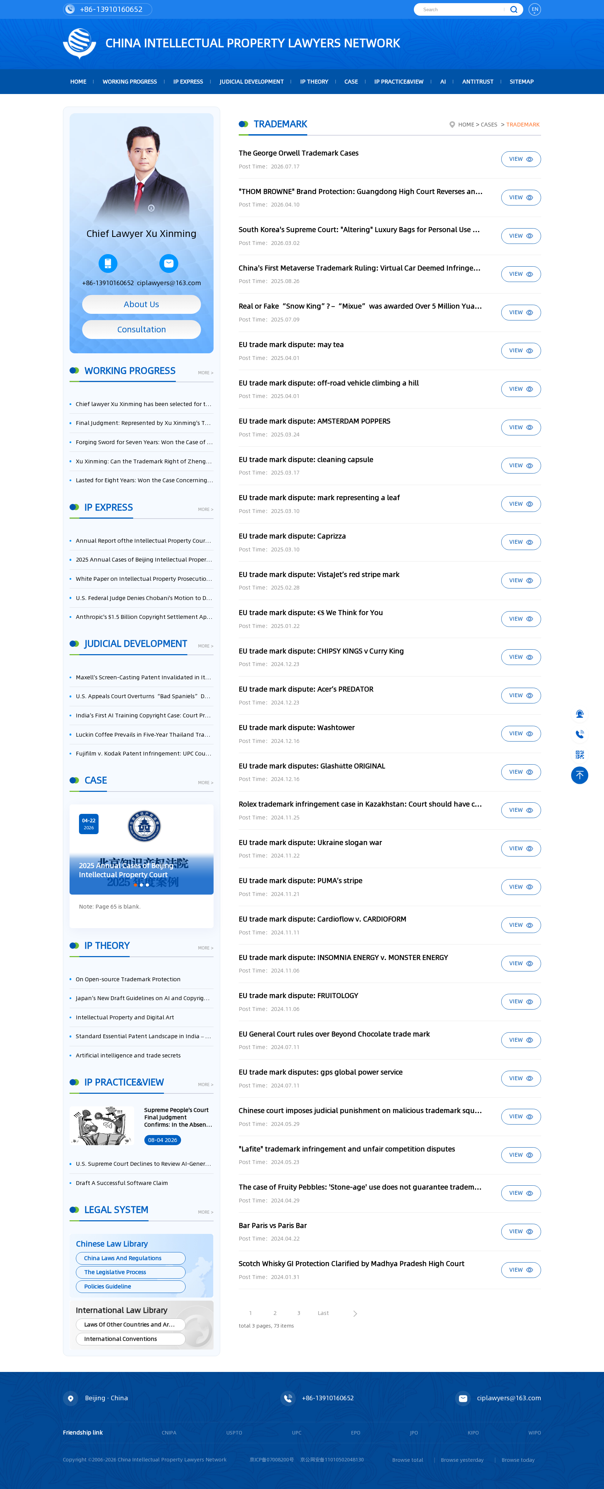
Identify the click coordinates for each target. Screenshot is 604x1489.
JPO (414, 1432)
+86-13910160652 (110, 9)
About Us (141, 304)
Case (351, 82)
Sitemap (522, 82)
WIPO (534, 1432)
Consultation (141, 329)
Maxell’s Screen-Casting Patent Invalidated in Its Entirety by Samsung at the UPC (145, 677)
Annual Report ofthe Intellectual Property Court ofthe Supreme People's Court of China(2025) (145, 541)
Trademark (523, 125)
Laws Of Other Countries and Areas (131, 1325)
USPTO (234, 1432)
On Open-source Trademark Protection (128, 979)
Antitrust (478, 82)
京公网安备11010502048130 (332, 1459)
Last (323, 1313)
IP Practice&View (399, 82)
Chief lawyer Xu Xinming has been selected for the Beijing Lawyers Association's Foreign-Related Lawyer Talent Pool (145, 404)
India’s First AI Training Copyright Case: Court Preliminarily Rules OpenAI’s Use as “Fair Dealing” (145, 715)
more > (206, 373)
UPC (296, 1432)
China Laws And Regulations (122, 1258)
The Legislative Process (115, 1272)
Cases (489, 125)
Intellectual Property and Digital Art (125, 1017)
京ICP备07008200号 (272, 1459)
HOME (78, 82)
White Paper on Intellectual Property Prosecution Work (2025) (145, 579)
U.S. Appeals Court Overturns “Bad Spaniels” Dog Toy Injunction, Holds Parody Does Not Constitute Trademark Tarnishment (145, 696)
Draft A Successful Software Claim (122, 1183)
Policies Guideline (107, 1286)
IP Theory (314, 82)
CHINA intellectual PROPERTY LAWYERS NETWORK (251, 43)
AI (443, 82)
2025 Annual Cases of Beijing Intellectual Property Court (145, 560)
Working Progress (130, 82)
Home (466, 125)
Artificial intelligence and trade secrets (128, 1055)
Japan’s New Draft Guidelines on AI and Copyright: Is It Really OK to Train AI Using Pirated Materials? (145, 998)
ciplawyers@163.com (169, 283)
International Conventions (120, 1339)
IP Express (188, 82)
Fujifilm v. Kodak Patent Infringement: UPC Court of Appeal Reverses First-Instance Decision (145, 754)
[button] (135, 885)
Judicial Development (252, 82)
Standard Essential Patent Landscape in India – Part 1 (145, 1036)
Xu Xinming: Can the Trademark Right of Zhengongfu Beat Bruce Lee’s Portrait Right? (145, 461)
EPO (355, 1432)
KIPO (473, 1432)
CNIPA (169, 1432)
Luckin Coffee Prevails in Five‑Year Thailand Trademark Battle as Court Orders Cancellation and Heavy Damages (145, 735)
